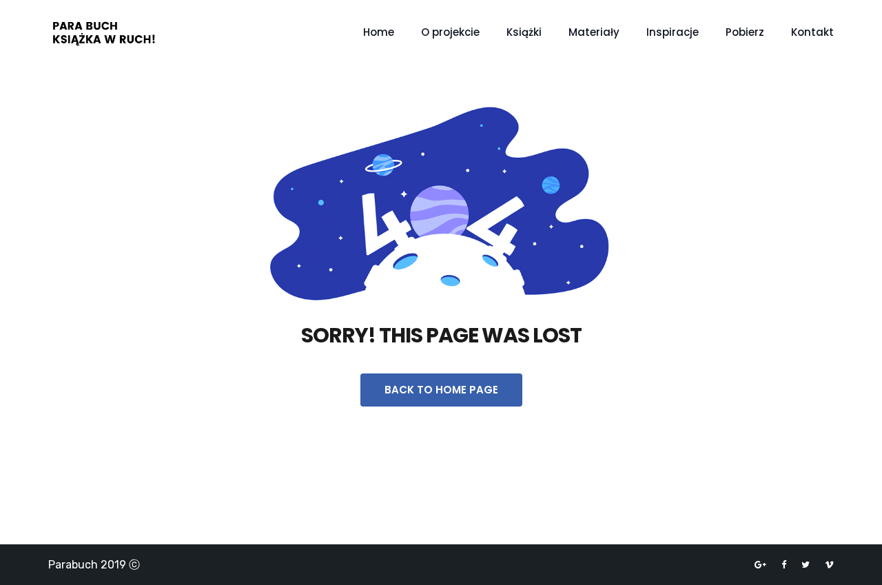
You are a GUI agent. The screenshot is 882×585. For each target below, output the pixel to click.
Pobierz (745, 32)
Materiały (593, 32)
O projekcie (450, 32)
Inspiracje (672, 32)
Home (378, 32)
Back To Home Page (441, 389)
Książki (524, 32)
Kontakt (812, 32)
